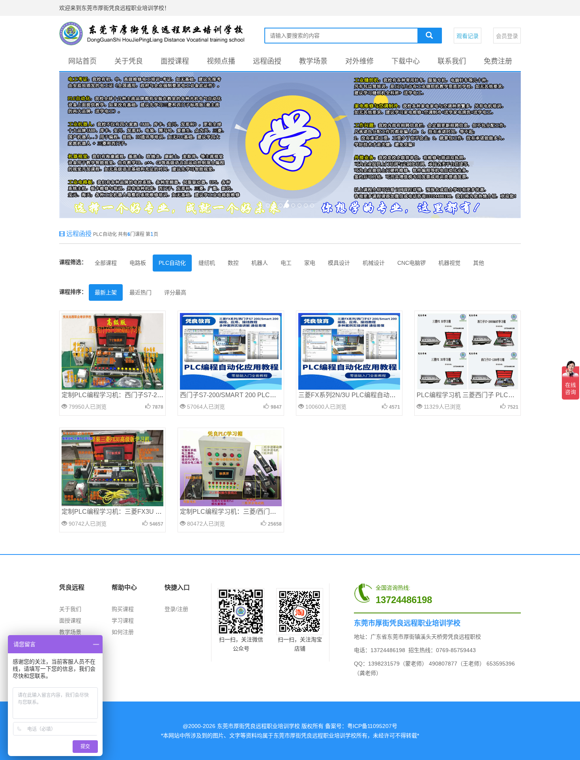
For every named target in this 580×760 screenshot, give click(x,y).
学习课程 (123, 620)
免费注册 (498, 61)
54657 (156, 524)
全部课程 (106, 263)
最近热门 (140, 292)
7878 (157, 407)
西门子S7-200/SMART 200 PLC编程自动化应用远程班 (256, 395)
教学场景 (313, 61)
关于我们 (70, 609)
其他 (478, 263)
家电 (309, 263)
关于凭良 (128, 61)
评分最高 (175, 292)
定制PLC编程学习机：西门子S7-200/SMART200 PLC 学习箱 (148, 395)
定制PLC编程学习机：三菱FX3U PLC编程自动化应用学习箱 (146, 511)
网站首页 (82, 61)
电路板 (137, 263)
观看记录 (468, 36)
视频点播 (221, 61)
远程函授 (267, 61)
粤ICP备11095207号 (372, 726)
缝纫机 (206, 263)
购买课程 (123, 609)
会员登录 (507, 36)
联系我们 (452, 61)
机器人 (259, 263)
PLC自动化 (172, 263)
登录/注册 (176, 609)
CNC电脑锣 (411, 263)
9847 (276, 407)
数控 (233, 263)
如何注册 (123, 632)
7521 (512, 407)
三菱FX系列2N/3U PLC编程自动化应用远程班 (362, 395)
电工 (286, 263)
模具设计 (339, 263)
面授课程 (175, 61)
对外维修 (359, 61)
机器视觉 (449, 263)
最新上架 (106, 292)
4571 (394, 407)
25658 (275, 524)
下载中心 (405, 61)
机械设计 (374, 263)
